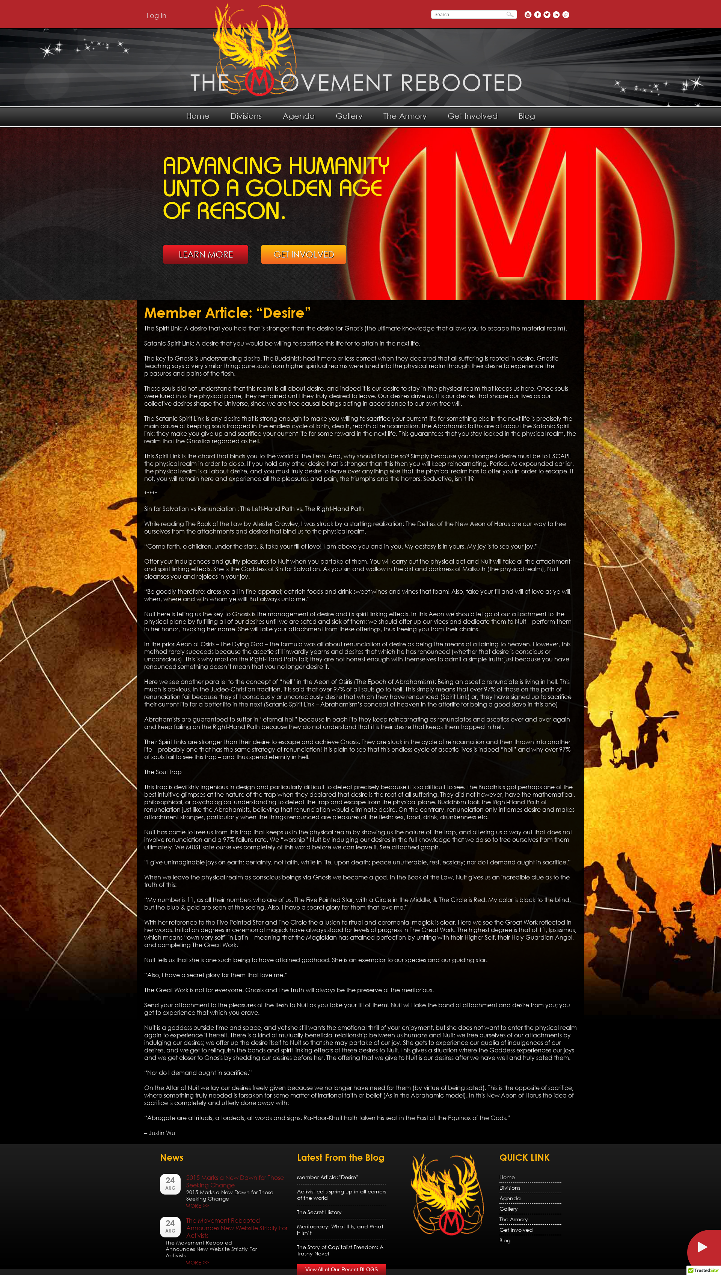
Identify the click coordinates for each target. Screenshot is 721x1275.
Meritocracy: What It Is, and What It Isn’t (340, 1229)
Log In (156, 15)
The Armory (405, 116)
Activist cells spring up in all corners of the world (341, 1194)
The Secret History (319, 1212)
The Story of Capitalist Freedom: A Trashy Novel (340, 1250)
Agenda (299, 116)
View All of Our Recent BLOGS (341, 1269)
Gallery (349, 116)
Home (198, 116)
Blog (527, 116)
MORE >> (197, 1205)
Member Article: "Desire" (327, 1177)
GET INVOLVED (303, 254)
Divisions (246, 116)
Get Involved (473, 116)
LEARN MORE (206, 254)
